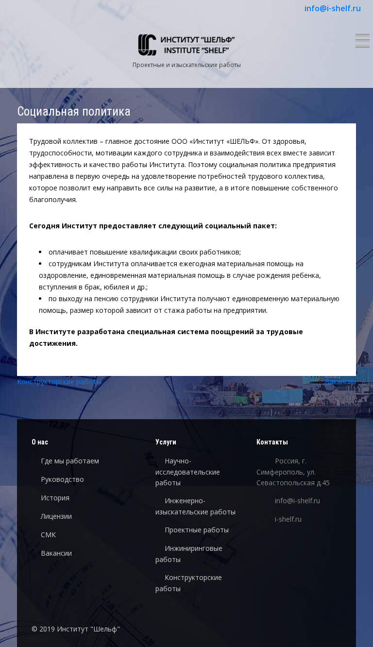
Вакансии (340, 381)
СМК (48, 534)
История (55, 497)
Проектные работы (197, 529)
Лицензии (56, 516)
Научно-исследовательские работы (187, 471)
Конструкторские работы (59, 381)
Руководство (62, 479)
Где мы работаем (70, 460)
